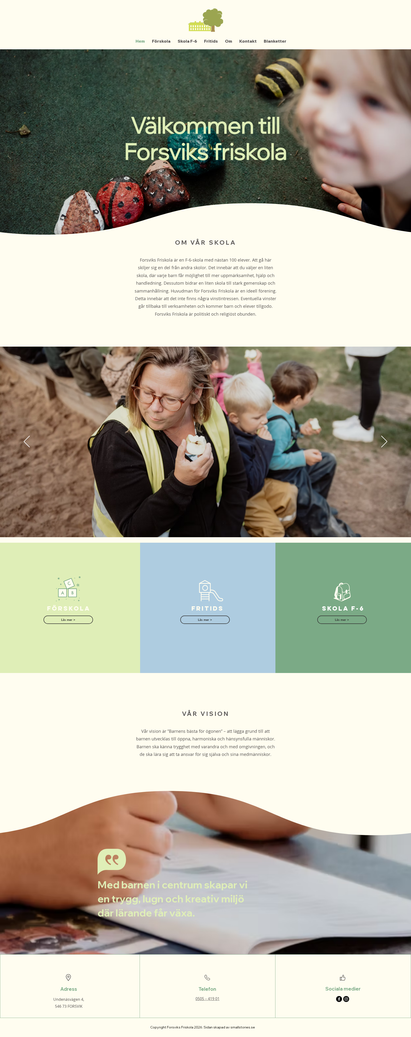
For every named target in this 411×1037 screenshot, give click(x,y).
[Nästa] (384, 442)
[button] (68, 620)
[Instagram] (346, 999)
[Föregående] (27, 442)
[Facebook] (339, 999)
